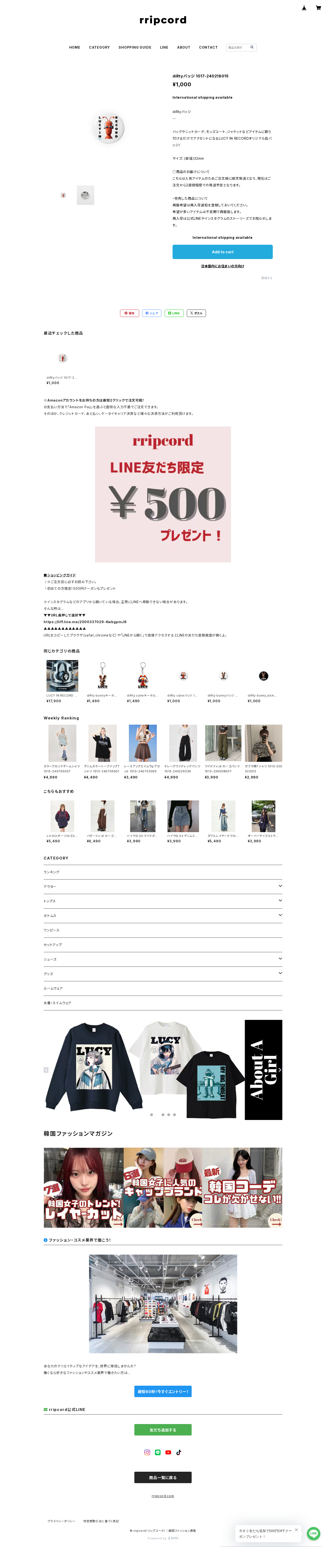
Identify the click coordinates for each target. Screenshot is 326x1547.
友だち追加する (163, 1430)
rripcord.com (163, 1496)
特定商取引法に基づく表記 (101, 1521)
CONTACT (208, 47)
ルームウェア (53, 988)
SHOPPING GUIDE (135, 47)
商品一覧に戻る (163, 1477)
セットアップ (53, 945)
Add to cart (223, 251)
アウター (50, 887)
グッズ (48, 974)
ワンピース (52, 930)
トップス (50, 901)
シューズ (50, 959)
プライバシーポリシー (61, 1521)
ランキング (51, 872)
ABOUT (183, 47)
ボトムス (50, 916)
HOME (74, 47)
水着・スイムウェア (58, 1003)
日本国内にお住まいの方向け (222, 266)
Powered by (158, 1538)
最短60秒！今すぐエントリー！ (163, 1391)
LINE (164, 47)
